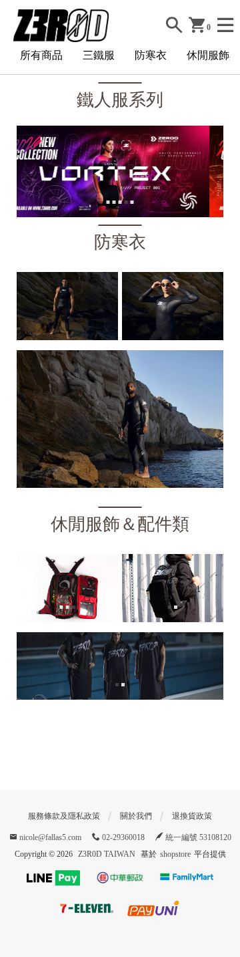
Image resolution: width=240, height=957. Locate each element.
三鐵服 (99, 55)
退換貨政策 (192, 816)
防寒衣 (151, 55)
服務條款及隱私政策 (64, 816)
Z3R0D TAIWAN (106, 854)
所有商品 (41, 55)
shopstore (175, 854)
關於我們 (136, 816)
